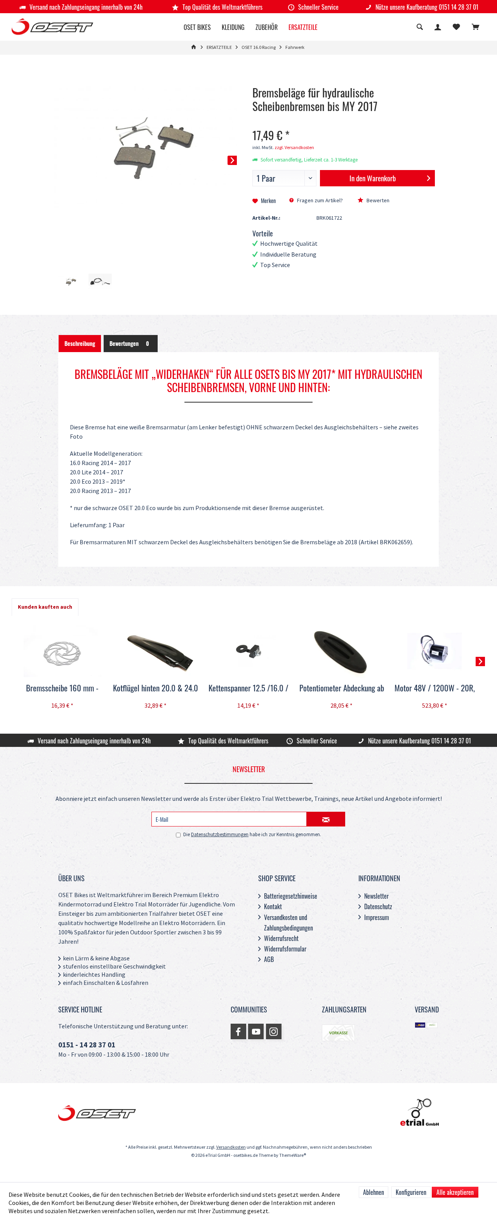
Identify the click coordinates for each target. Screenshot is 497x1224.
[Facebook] (238, 1031)
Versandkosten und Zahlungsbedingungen (288, 922)
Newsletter (376, 896)
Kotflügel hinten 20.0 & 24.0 (155, 688)
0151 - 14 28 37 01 (86, 1045)
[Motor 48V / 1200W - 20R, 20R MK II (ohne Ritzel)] (434, 651)
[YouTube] (256, 1031)
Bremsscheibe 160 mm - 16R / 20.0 (62, 688)
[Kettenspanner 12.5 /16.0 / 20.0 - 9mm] (248, 651)
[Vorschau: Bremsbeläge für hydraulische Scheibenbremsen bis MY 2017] (69, 281)
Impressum (376, 917)
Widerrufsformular (285, 948)
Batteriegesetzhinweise (290, 896)
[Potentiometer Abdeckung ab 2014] (341, 651)
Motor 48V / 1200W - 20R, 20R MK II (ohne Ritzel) (434, 688)
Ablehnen (373, 1192)
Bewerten (377, 200)
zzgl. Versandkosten (294, 148)
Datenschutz (378, 906)
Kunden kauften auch (45, 607)
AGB (269, 959)
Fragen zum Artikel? (319, 200)
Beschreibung (79, 343)
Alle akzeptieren (455, 1192)
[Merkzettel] (456, 27)
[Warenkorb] (476, 27)
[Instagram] (274, 1031)
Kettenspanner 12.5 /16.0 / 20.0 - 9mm (248, 688)
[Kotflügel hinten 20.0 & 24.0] (155, 651)
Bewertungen (129, 343)
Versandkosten (231, 1147)
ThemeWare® (292, 1155)
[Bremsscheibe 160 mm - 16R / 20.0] (62, 651)
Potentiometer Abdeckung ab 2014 (341, 688)
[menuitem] (475, 28)
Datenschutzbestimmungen (219, 835)
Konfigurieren (411, 1192)
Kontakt (273, 906)
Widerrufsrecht (281, 938)
